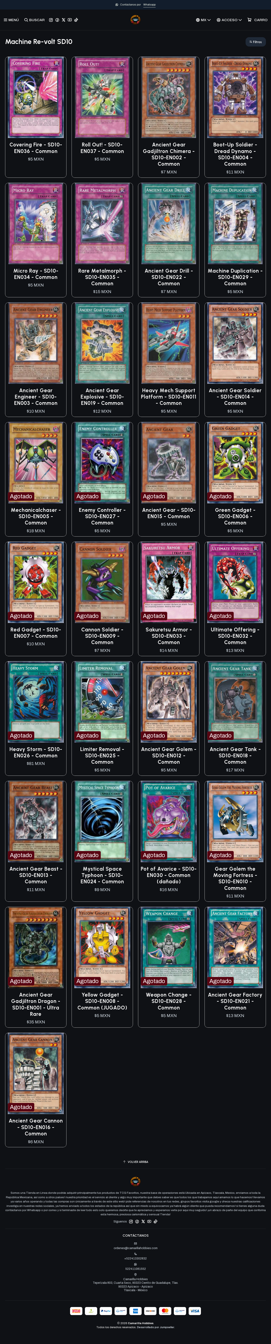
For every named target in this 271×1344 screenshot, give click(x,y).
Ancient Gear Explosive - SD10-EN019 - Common (102, 396)
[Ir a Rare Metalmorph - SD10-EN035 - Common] (102, 223)
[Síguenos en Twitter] (63, 20)
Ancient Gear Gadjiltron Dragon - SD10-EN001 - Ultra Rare (35, 1004)
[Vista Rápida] (59, 97)
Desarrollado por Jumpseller (155, 1327)
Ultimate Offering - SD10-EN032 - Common (235, 636)
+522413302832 (135, 1258)
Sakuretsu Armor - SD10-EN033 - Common (169, 636)
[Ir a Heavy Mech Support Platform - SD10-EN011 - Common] (168, 343)
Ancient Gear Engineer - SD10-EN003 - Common (36, 396)
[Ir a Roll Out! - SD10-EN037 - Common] (102, 97)
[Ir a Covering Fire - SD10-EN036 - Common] (35, 97)
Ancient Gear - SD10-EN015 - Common (169, 513)
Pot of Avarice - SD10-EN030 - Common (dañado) (169, 875)
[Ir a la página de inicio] (135, 20)
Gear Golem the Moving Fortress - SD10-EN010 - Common (235, 878)
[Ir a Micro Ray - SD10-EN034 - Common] (35, 223)
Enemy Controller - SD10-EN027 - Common (102, 516)
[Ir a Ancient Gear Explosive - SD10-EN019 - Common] (102, 343)
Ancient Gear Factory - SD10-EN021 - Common (235, 1001)
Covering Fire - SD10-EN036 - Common (36, 148)
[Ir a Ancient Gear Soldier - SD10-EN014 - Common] (235, 343)
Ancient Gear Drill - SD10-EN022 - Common (169, 277)
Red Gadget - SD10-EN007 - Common (36, 633)
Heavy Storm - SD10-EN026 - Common (36, 752)
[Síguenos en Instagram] (51, 20)
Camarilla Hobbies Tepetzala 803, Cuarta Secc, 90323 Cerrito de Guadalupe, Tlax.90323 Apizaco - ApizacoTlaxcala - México (135, 1285)
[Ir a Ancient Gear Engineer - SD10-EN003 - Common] (35, 343)
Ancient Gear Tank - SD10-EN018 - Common (235, 755)
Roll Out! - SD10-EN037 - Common (102, 148)
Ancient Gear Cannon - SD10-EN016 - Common (36, 1127)
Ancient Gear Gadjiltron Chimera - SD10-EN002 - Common (169, 154)
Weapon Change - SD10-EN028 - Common (169, 1001)
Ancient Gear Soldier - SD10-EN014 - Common (235, 396)
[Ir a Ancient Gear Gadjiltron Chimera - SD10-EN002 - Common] (168, 97)
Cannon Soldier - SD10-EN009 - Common (102, 636)
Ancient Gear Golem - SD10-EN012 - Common (168, 755)
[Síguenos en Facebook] (57, 20)
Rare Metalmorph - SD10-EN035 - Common (102, 277)
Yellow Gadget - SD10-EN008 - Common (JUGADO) (102, 1001)
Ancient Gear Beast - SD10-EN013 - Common (35, 875)
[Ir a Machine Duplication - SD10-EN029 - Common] (235, 223)
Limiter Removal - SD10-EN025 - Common (102, 755)
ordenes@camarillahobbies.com (136, 1248)
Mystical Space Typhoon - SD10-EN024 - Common (102, 875)
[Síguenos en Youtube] (70, 20)
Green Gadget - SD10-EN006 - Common (235, 516)
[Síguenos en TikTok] (76, 20)
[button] (256, 41)
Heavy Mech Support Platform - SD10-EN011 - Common (168, 396)
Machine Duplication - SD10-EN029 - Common (235, 277)
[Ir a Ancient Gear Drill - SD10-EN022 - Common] (168, 223)
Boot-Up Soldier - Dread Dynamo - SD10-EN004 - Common (235, 154)
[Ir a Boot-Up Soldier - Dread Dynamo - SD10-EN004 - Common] (235, 97)
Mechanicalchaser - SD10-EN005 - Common (36, 516)
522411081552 (135, 1268)
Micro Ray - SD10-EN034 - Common (35, 274)
